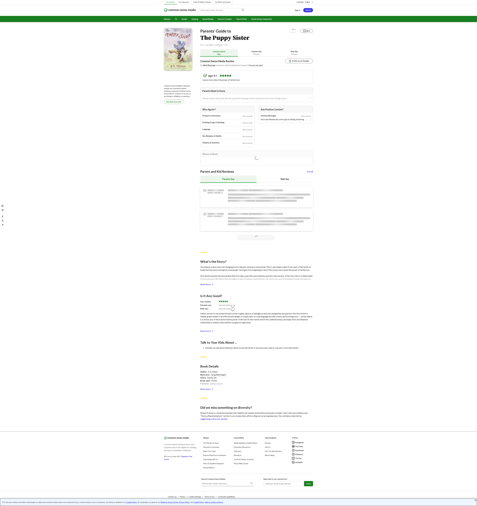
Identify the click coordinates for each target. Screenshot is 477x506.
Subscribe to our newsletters (275, 479)
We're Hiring (269, 455)
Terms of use (209, 497)
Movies (167, 19)
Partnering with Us (210, 459)
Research (237, 455)
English (307, 2)
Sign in (297, 10)
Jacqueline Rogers (218, 374)
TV (176, 19)
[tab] (219, 53)
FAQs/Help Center (241, 463)
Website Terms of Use (169, 502)
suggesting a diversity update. (214, 419)
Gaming (194, 19)
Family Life (218, 45)
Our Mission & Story (211, 443)
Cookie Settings (195, 497)
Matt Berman (209, 65)
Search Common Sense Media (213, 479)
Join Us (267, 447)
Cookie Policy (131, 502)
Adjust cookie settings (214, 502)
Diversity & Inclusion (211, 447)
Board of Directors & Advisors (214, 455)
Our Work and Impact (223, 2)
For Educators (184, 2)
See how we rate (173, 102)
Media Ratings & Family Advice (245, 443)
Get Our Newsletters (273, 451)
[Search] (251, 483)
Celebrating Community (261, 19)
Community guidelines (226, 497)
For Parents (170, 2)
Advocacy (237, 451)
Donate (268, 443)
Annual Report (209, 467)
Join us (308, 10)
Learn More (239, 438)
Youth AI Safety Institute (202, 2)
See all (310, 171)
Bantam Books (216, 383)
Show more (205, 284)
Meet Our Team (209, 451)
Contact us (172, 497)
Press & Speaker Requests (213, 463)
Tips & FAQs (241, 19)
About (206, 438)
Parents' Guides (225, 19)
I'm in (308, 483)
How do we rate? (255, 65)
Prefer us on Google (300, 61)
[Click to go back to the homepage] (180, 10)
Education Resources (242, 447)
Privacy (182, 497)
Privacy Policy (184, 502)
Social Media (207, 19)
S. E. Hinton (209, 45)
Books (184, 19)
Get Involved (270, 438)
